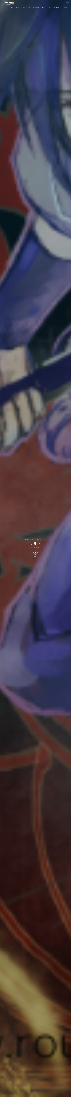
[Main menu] (67, 3)
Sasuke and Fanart (42, 539)
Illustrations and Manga (29, 539)
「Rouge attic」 (7, 3)
